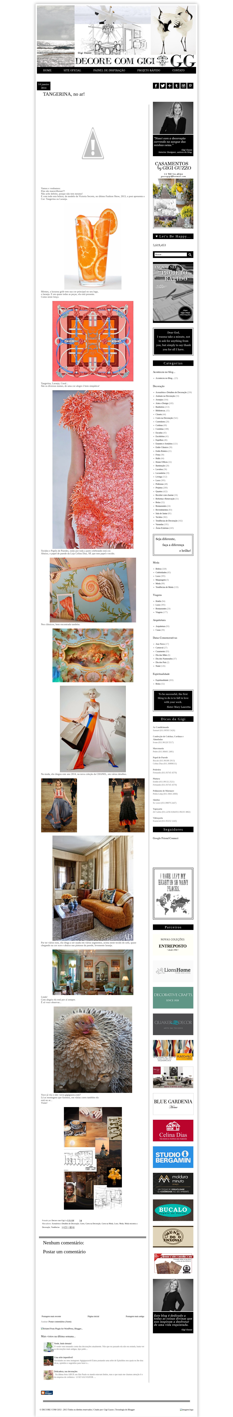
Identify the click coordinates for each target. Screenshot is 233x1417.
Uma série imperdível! (63, 1357)
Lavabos (159, 469)
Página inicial (93, 1316)
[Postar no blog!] (65, 1227)
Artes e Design (162, 403)
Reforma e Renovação (165, 499)
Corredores (160, 421)
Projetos (159, 488)
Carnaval (159, 647)
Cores (82, 1223)
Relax (158, 502)
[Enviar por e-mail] (63, 1227)
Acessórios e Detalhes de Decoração (65, 1223)
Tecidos (159, 517)
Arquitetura (160, 626)
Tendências (55, 1227)
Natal (158, 666)
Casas (158, 630)
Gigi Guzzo (109, 1409)
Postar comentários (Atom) (60, 1321)
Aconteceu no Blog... (165, 378)
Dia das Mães (161, 655)
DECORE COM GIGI (51, 1409)
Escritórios (160, 436)
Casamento (160, 651)
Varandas (159, 524)
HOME (47, 70)
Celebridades (161, 572)
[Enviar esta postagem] (80, 1220)
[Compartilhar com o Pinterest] (73, 1227)
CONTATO (178, 70)
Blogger (131, 1409)
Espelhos (159, 440)
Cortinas (159, 425)
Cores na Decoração (93, 1223)
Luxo (116, 1223)
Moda (121, 1223)
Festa (158, 455)
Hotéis (158, 601)
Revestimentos (162, 510)
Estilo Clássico (162, 447)
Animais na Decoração (165, 396)
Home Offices (162, 462)
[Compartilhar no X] (68, 1227)
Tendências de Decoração (166, 521)
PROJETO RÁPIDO (148, 70)
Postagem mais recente (51, 1316)
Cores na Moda (107, 1223)
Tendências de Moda (164, 587)
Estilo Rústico (161, 451)
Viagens (159, 612)
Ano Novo (160, 644)
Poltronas (160, 484)
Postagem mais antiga (135, 1316)
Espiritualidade (162, 680)
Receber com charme (165, 495)
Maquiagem (161, 580)
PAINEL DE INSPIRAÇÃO (109, 70)
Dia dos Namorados (164, 659)
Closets (159, 414)
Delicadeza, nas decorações (65, 1371)
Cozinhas (160, 429)
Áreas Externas (162, 528)
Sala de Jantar (161, 513)
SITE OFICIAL (72, 70)
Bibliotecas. (161, 410)
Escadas (159, 433)
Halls (158, 458)
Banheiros (160, 407)
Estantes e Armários (164, 444)
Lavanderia (160, 473)
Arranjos (159, 399)
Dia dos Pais (161, 662)
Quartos (159, 491)
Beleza (158, 569)
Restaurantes (161, 506)
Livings (159, 477)
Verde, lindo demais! (63, 1343)
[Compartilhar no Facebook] (70, 1227)
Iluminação (160, 466)
